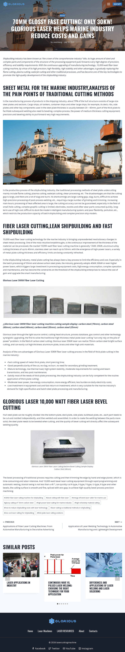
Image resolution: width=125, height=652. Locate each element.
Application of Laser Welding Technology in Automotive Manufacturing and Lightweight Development (95, 526)
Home (30, 631)
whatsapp (117, 4)
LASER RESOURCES (65, 631)
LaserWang (57, 42)
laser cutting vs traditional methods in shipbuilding (70, 508)
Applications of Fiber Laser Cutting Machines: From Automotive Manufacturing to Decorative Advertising (28, 526)
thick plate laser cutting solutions (50, 513)
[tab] (57, 603)
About (81, 631)
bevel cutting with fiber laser (57, 498)
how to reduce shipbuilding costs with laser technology (25, 508)
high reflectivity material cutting (87, 503)
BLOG (62, 15)
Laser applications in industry (18, 584)
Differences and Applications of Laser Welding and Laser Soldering (101, 587)
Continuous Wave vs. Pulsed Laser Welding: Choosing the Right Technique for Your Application (60, 588)
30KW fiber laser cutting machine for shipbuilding (23, 498)
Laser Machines (45, 631)
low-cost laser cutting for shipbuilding (19, 513)
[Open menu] (108, 3)
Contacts (93, 631)
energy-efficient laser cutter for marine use (89, 498)
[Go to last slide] (7, 577)
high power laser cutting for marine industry (54, 503)
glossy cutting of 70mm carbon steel (18, 503)
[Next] (117, 577)
